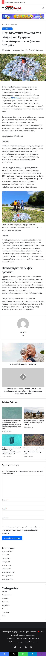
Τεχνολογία (6, 612)
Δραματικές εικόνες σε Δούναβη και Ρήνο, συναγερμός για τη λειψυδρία (34, 423)
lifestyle (4, 591)
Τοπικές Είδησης (22, 638)
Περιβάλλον (13, 24)
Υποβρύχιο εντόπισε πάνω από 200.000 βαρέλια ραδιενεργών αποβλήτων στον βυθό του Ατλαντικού (11, 451)
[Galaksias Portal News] (13, 8)
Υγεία (3, 616)
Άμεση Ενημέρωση (31, 642)
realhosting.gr (30, 635)
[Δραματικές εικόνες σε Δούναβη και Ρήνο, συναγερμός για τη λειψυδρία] (34, 413)
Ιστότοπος (5, 518)
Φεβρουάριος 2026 (8, 572)
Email (4, 509)
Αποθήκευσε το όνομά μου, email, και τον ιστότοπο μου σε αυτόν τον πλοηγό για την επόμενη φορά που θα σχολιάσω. (22, 530)
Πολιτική (4, 609)
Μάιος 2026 (6, 562)
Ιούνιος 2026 (6, 558)
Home (6, 24)
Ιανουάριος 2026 (7, 576)
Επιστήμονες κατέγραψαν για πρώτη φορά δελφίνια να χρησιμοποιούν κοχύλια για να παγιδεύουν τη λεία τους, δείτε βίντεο (11, 425)
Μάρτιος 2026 (6, 569)
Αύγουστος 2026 (7, 551)
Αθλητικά (5, 598)
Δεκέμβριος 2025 (7, 579)
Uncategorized (7, 595)
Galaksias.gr (11, 638)
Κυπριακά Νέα (34, 638)
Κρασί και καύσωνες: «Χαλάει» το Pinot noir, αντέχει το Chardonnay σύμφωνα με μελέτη (34, 451)
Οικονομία (5, 602)
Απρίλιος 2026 (6, 565)
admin (7, 50)
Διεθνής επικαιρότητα (16, 642)
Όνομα (4, 500)
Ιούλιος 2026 (6, 555)
